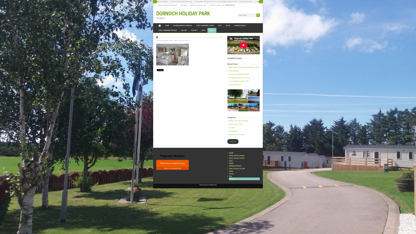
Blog (203, 30)
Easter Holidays (234, 71)
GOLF (220, 26)
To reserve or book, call (222, 5)
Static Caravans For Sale (167, 30)
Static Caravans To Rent (205, 26)
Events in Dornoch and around (167, 5)
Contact (194, 30)
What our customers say (198, 5)
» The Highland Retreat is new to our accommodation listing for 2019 (200, 1)
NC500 (228, 26)
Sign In (212, 30)
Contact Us (232, 141)
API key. (182, 163)
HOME (167, 26)
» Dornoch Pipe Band (230, 1)
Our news (184, 5)
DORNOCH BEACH (240, 26)
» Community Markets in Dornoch (250, 1)
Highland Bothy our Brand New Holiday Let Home (244, 67)
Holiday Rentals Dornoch (182, 26)
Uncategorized (233, 131)
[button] (237, 96)
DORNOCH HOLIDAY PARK (183, 13)
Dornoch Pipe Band (235, 84)
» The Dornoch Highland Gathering (166, 1)
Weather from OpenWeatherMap (172, 168)
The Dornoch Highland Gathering (239, 74)
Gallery (184, 30)
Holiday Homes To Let (236, 124)
